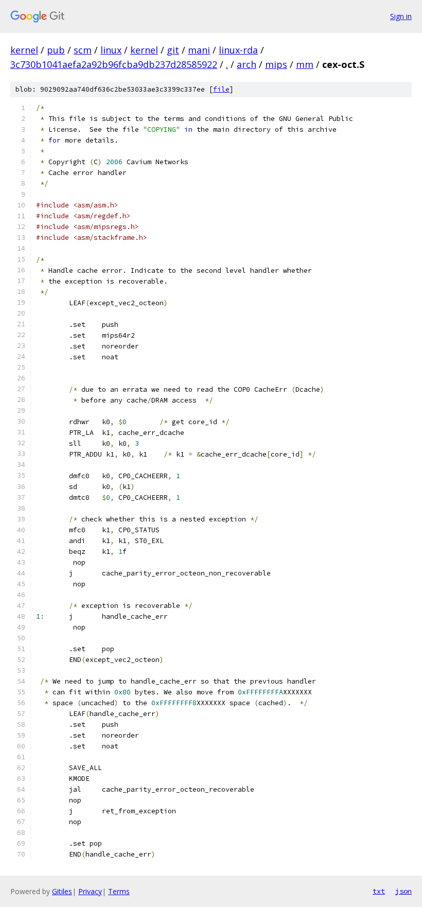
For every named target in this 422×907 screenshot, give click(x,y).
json (403, 891)
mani (199, 50)
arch (246, 64)
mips (276, 64)
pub (56, 50)
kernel (24, 50)
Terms (119, 891)
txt (379, 891)
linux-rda (238, 50)
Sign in (401, 16)
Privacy (90, 891)
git (173, 50)
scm (83, 50)
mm (304, 64)
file (221, 89)
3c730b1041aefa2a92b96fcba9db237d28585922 (113, 64)
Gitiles (62, 891)
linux (110, 50)
